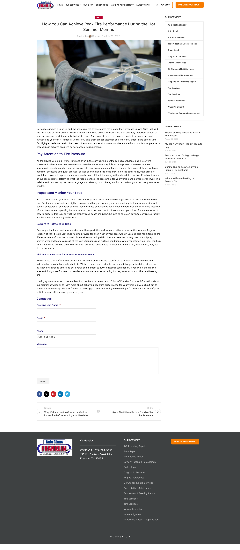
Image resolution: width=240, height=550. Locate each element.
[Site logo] (45, 4)
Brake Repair (130, 467)
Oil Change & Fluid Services (138, 482)
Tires (98, 17)
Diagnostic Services (134, 472)
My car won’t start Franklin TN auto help (183, 145)
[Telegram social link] (67, 394)
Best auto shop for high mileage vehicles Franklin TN (182, 157)
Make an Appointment (189, 5)
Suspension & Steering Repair (139, 493)
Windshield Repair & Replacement (141, 519)
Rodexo (96, 36)
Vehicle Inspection (133, 509)
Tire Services (131, 498)
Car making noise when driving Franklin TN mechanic (181, 168)
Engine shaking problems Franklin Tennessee (183, 134)
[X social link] (46, 394)
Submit (43, 381)
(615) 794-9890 (163, 5)
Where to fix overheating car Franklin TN (180, 180)
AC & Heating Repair (134, 446)
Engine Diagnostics (134, 477)
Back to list (98, 411)
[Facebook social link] (39, 394)
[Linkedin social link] (60, 394)
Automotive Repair (134, 456)
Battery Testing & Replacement (140, 461)
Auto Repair (130, 451)
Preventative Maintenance (137, 488)
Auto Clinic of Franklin (57, 260)
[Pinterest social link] (53, 394)
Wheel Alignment (133, 514)
